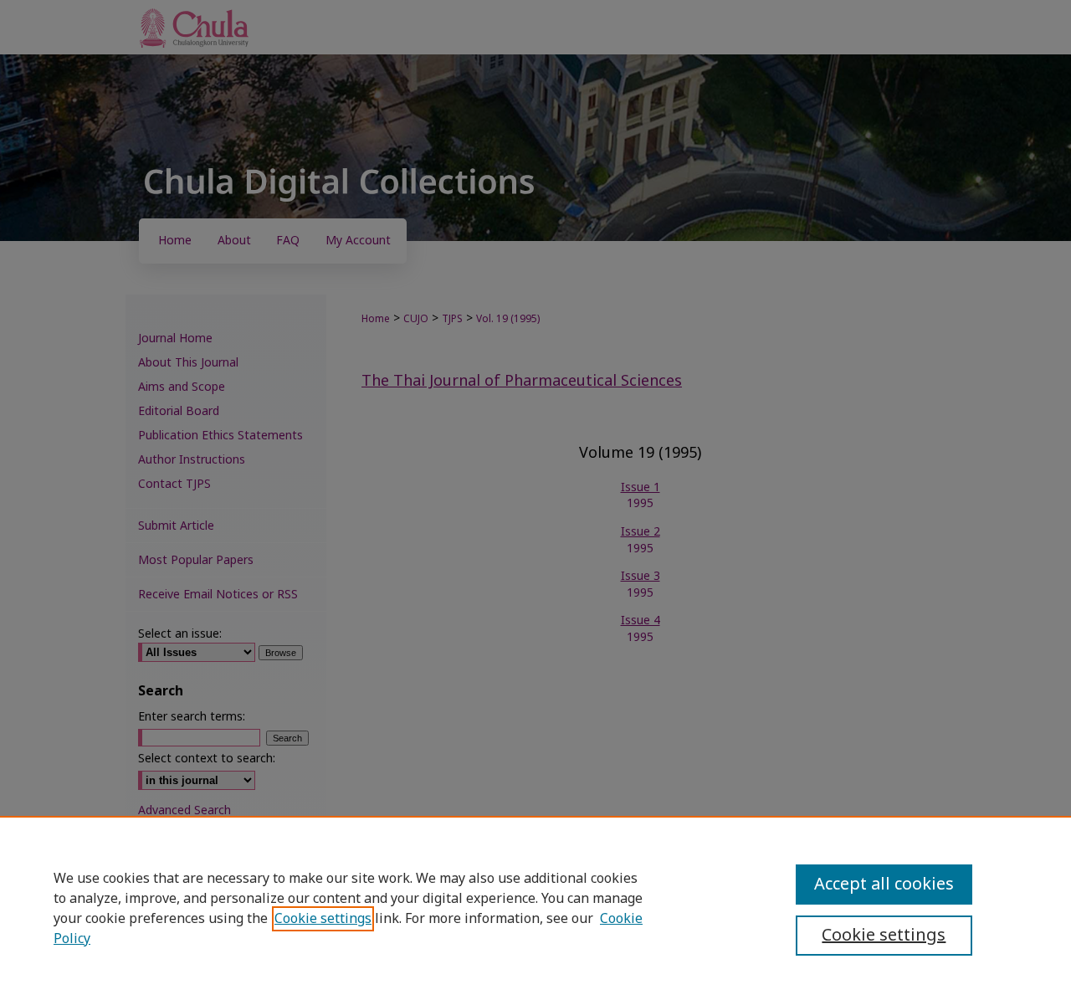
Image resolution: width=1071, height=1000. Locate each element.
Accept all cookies (884, 884)
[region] (535, 908)
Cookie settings (323, 919)
